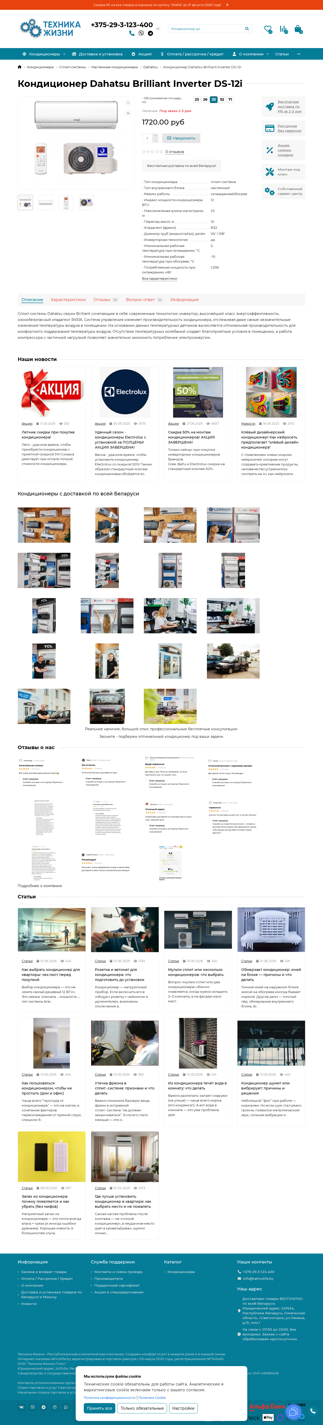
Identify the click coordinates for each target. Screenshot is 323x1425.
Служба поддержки (113, 1261)
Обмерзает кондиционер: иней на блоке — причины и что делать (271, 974)
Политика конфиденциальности (110, 1398)
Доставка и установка (101, 54)
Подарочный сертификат (117, 1285)
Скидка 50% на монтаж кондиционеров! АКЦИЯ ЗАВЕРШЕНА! (191, 437)
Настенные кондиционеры (114, 67)
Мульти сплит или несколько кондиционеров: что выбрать (196, 972)
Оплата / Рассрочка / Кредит (47, 1278)
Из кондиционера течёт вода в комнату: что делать (197, 1085)
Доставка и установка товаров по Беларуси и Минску (51, 1294)
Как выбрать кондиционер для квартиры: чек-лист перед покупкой (51, 974)
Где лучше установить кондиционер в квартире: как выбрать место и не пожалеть (123, 1201)
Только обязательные (142, 1408)
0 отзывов (175, 152)
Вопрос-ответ (143, 299)
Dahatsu (150, 67)
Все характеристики (159, 278)
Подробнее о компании (40, 886)
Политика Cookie (152, 1398)
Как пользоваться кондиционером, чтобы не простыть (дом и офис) (47, 1088)
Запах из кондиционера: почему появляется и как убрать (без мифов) (45, 1201)
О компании (251, 54)
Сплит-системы (72, 67)
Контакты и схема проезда (118, 1272)
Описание (32, 299)
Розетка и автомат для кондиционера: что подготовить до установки (119, 974)
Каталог (173, 1261)
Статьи (282, 54)
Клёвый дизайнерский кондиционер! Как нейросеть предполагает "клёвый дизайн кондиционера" (270, 440)
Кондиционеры (44, 54)
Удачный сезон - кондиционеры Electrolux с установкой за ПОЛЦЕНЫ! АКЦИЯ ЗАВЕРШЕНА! (120, 440)
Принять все (99, 1408)
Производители (108, 1278)
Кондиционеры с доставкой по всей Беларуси (78, 494)
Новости (29, 1304)
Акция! (145, 54)
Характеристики (68, 299)
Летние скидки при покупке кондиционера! (48, 435)
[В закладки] (128, 102)
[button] (39, 525)
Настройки (183, 1408)
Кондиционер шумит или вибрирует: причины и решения (265, 1088)
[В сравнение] (128, 112)
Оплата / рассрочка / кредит (195, 54)
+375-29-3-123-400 (122, 25)
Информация (185, 299)
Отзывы (104, 299)
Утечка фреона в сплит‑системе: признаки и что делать (124, 1088)
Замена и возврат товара (43, 1272)
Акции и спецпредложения (118, 1292)
